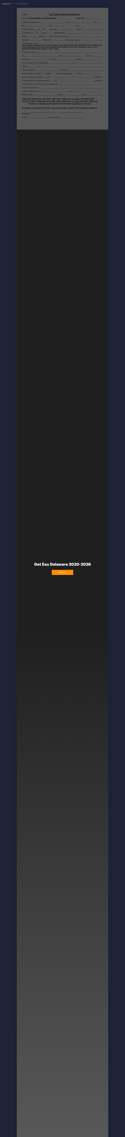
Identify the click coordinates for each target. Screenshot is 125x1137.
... (14, 4)
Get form (62, 572)
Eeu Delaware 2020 (22, 4)
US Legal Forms (6, 4)
